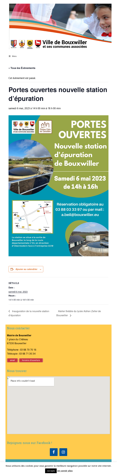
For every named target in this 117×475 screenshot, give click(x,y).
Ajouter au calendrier (26, 269)
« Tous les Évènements (22, 68)
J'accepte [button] (51, 471)
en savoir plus (65, 470)
